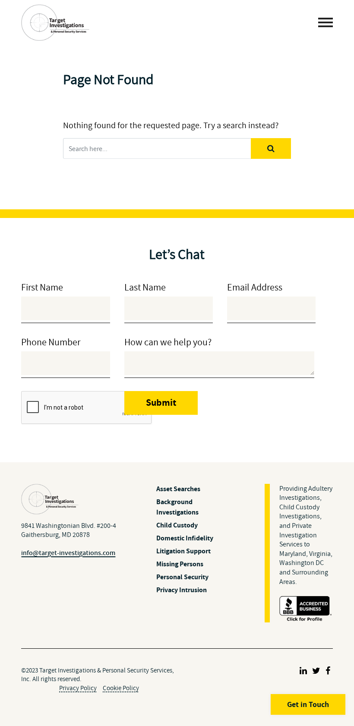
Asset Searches (178, 488)
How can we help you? (168, 342)
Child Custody (177, 525)
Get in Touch (308, 704)
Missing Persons (179, 563)
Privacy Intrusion (181, 589)
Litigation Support (183, 551)
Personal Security (182, 576)
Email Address (254, 287)
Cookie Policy (121, 688)
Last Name (145, 287)
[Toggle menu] (325, 22)
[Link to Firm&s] (303, 670)
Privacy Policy (78, 688)
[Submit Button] (271, 148)
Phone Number (50, 342)
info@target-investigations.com (68, 552)
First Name (42, 287)
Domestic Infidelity (184, 538)
